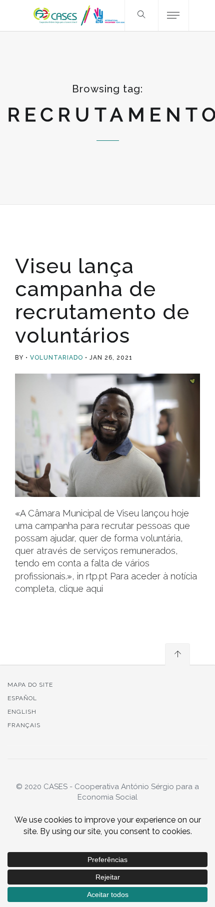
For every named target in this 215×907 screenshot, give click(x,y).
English (22, 711)
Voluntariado (56, 357)
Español (22, 698)
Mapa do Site (30, 684)
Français (24, 725)
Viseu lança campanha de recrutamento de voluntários (102, 301)
